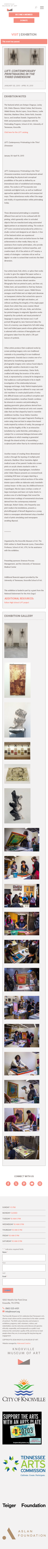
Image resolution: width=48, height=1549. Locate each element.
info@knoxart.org (12, 1311)
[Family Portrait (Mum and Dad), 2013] (16, 657)
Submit (8, 1290)
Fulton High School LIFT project (16, 602)
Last (3, 1273)
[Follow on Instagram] (40, 1183)
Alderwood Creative (23, 1343)
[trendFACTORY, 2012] (17, 759)
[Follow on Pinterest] (24, 1183)
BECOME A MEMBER (24, 14)
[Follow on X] (16, 1183)
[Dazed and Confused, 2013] (17, 823)
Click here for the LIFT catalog (16, 132)
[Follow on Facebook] (8, 1183)
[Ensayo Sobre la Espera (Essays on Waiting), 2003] (17, 697)
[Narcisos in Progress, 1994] (17, 783)
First (3, 1263)
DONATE (24, 20)
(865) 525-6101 (12, 1308)
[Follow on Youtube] (32, 1183)
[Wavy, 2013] (17, 737)
